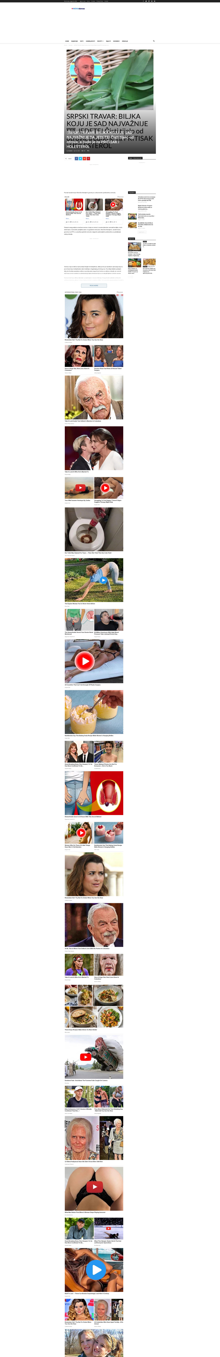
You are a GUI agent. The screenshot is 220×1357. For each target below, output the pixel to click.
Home (88, 1)
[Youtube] (154, 1)
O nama (93, 1)
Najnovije (74, 41)
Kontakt (106, 1)
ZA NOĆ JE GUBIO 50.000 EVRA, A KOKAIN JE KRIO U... (149, 245)
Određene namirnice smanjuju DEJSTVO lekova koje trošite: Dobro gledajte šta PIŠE (146, 198)
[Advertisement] (110, 26)
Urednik (70, 150)
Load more (141, 232)
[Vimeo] (149, 1)
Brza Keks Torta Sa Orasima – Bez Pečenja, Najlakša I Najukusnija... (134, 254)
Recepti (99, 41)
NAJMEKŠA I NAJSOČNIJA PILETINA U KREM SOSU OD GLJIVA (145, 224)
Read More (94, 285)
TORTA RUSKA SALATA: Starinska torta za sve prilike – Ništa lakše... (146, 216)
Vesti (81, 41)
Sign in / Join (83, 1)
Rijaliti (108, 41)
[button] (154, 41)
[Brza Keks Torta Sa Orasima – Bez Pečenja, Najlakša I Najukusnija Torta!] (134, 246)
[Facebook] (143, 1)
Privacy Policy (100, 1)
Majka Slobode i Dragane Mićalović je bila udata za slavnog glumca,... (145, 207)
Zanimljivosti (90, 41)
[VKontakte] (151, 1)
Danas (144, 241)
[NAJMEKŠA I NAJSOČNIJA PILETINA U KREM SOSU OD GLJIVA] (132, 225)
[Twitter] (146, 1)
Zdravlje (125, 41)
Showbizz (116, 41)
